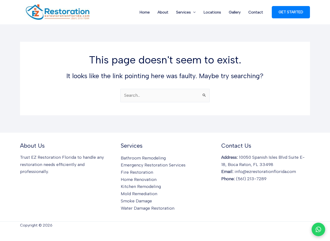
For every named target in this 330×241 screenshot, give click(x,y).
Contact (255, 12)
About (163, 12)
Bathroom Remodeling (143, 158)
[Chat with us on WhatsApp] (318, 229)
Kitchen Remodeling (141, 186)
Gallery (235, 12)
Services (183, 12)
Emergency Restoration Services (153, 165)
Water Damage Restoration (147, 208)
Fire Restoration (137, 172)
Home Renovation (139, 179)
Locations (212, 12)
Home (144, 12)
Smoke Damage (136, 201)
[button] (193, 12)
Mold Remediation (139, 193)
